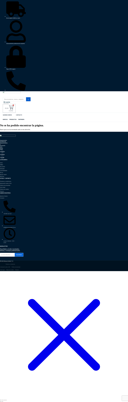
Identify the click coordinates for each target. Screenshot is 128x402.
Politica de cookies (4, 189)
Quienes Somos (7, 115)
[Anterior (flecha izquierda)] (0, 401)
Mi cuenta (7, 102)
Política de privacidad (5, 185)
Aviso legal (2, 187)
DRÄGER (2, 168)
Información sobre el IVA (5, 183)
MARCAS (5, 119)
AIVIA (1, 162)
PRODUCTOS (13, 119)
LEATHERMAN (3, 170)
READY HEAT (3, 174)
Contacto (19, 115)
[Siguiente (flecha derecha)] (2, 401)
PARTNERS (21, 119)
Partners (2, 191)
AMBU (1, 164)
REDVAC (2, 176)
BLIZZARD (2, 166)
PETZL (1, 172)
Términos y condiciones (5, 181)
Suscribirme (19, 254)
